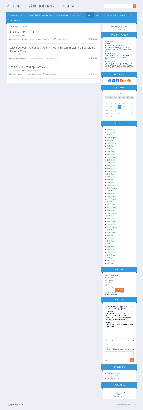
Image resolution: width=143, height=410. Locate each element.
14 (127, 107)
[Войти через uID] (109, 80)
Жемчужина (15, 58)
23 (107, 113)
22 (132, 110)
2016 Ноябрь (111, 193)
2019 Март (110, 230)
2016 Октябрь (111, 191)
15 (132, 107)
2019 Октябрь (111, 247)
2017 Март (110, 202)
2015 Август (111, 154)
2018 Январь (111, 210)
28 (127, 113)
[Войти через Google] (125, 80)
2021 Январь (111, 260)
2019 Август (111, 244)
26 (119, 113)
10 (111, 107)
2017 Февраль (112, 199)
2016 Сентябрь (112, 188)
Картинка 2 (30, 70)
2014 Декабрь (111, 132)
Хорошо (110, 280)
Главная (11, 26)
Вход (124, 29)
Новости (14, 74)
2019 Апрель (111, 233)
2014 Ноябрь (111, 129)
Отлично (110, 277)
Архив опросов (119, 292)
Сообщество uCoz (113, 376)
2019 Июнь (110, 238)
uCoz (134, 405)
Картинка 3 (37, 70)
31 (111, 116)
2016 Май (110, 179)
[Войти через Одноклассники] (129, 80)
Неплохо (110, 282)
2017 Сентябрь (112, 207)
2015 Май (110, 146)
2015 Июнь (110, 149)
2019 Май (110, 235)
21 (127, 110)
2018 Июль (110, 216)
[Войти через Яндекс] (121, 80)
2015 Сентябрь (112, 157)
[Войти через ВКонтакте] (113, 80)
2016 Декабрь (111, 196)
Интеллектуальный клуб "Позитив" (42, 6)
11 (115, 107)
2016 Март (110, 174)
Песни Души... (112, 53)
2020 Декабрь (111, 258)
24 (111, 113)
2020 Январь (111, 255)
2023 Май (110, 263)
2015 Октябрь (111, 160)
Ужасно (110, 287)
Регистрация (117, 29)
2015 (17, 26)
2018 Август (111, 219)
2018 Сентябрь (112, 221)
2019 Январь (111, 224)
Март (22, 26)
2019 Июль (110, 241)
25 (115, 113)
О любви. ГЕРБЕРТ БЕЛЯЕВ (25, 32)
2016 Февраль (112, 171)
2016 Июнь (110, 182)
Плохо (110, 285)
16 (107, 110)
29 (132, 113)
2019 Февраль (112, 227)
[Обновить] (133, 340)
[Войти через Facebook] (117, 80)
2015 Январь (111, 135)
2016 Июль (110, 185)
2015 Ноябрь (111, 163)
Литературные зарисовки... (19, 39)
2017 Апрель (111, 205)
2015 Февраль (112, 138)
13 (123, 107)
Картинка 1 (22, 35)
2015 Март (110, 140)
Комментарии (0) (62, 39)
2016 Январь (111, 168)
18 (115, 110)
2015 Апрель (111, 143)
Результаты (109, 292)
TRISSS (40, 39)
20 (123, 110)
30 (107, 116)
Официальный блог (113, 373)
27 (123, 113)
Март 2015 (119, 94)
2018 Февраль (112, 213)
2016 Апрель (111, 177)
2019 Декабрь (111, 252)
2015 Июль (110, 152)
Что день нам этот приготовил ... (29, 67)
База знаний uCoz (113, 379)
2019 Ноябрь (111, 249)
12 (119, 107)
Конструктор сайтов (124, 405)
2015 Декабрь (111, 166)
